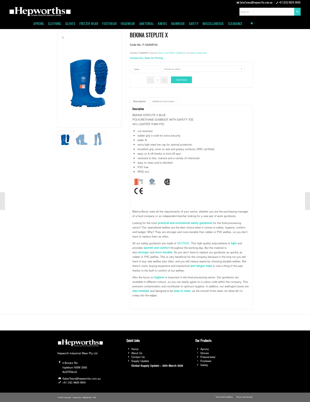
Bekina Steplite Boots (199, 52)
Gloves (204, 353)
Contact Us (138, 357)
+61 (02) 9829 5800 (74, 382)
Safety (204, 365)
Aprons (204, 349)
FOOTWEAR (170, 52)
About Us (136, 353)
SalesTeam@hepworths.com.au (81, 378)
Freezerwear (208, 357)
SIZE (136, 69)
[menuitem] (254, 2)
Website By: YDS (89, 397)
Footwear (206, 361)
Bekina (161, 52)
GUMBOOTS (181, 52)
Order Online (181, 79)
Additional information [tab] (163, 101)
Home (134, 349)
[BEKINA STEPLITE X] (2, 201)
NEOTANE (183, 243)
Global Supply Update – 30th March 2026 (157, 365)
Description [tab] (139, 101)
